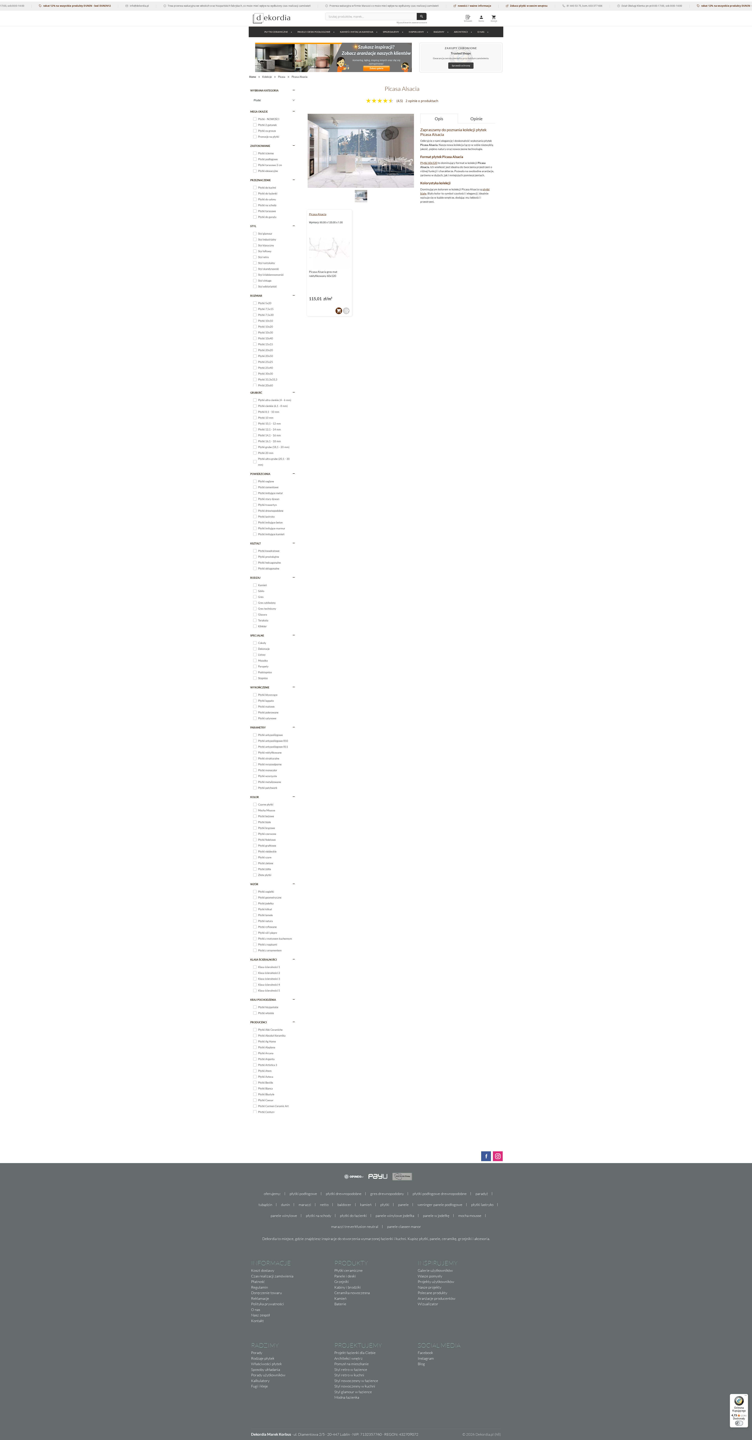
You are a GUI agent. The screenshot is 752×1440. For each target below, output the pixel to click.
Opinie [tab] (476, 118)
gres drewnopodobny (387, 1193)
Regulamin (259, 1287)
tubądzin (265, 1204)
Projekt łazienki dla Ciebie (355, 1352)
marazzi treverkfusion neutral (354, 1226)
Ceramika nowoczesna (352, 1292)
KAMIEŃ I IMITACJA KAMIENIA (356, 32)
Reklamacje (260, 1298)
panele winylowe (284, 1215)
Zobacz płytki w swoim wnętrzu (474, 5)
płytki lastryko (482, 1204)
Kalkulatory (260, 1380)
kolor (254, 797)
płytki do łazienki (353, 1215)
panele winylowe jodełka (395, 1215)
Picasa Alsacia (317, 214)
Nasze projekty (429, 1287)
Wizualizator (428, 1304)
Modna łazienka (346, 1397)
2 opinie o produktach (422, 101)
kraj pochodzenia (263, 999)
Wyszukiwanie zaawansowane (412, 22)
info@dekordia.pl (84, 5)
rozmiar (256, 295)
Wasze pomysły (430, 1276)
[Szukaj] (422, 16)
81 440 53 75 (519, 5)
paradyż (481, 1193)
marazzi (305, 1204)
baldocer (344, 1204)
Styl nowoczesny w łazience (356, 1380)
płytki (384, 1204)
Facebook (425, 1352)
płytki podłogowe (303, 1193)
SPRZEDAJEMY (391, 32)
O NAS (480, 32)
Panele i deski (345, 1276)
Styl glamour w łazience (353, 1391)
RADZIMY (439, 32)
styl (253, 226)
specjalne (257, 635)
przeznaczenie (260, 180)
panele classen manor (404, 1226)
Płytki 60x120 (428, 163)
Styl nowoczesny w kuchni (354, 1386)
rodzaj (255, 577)
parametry (258, 727)
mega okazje (259, 111)
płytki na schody (318, 1215)
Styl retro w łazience (350, 1369)
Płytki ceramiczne (276, 32)
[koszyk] (338, 310)
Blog (421, 1363)
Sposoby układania (265, 1369)
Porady (256, 1352)
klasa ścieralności (263, 959)
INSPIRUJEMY (416, 32)
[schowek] (346, 310)
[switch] (739, 1423)
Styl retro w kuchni (349, 1375)
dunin (285, 1204)
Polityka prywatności (267, 1304)
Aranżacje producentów (436, 1298)
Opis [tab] (439, 118)
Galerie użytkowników (435, 1270)
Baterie (340, 1304)
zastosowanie (260, 145)
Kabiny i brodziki (347, 1287)
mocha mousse (469, 1215)
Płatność (258, 1281)
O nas (255, 1309)
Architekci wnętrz (348, 1358)
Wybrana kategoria (264, 90)
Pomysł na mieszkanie (351, 1363)
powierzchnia (260, 473)
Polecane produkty (432, 1292)
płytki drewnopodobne (344, 1193)
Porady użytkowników (268, 1375)
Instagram (426, 1358)
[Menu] (745, 1396)
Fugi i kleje (259, 1386)
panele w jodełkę (436, 1215)
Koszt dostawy (262, 1270)
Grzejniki (341, 1281)
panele (403, 1204)
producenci (258, 1022)
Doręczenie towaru (266, 1292)
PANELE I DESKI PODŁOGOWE (313, 32)
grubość (256, 392)
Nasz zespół (260, 1315)
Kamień (340, 1298)
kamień (365, 1204)
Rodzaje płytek (262, 1358)
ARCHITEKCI (461, 32)
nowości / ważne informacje (420, 5)
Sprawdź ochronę (461, 65)
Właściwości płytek (266, 1363)
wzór (254, 884)
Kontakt (257, 1320)
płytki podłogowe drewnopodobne (440, 1193)
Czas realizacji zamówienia (272, 1276)
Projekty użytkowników (436, 1281)
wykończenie (259, 687)
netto (324, 1204)
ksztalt (255, 543)
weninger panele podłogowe (440, 1204)
